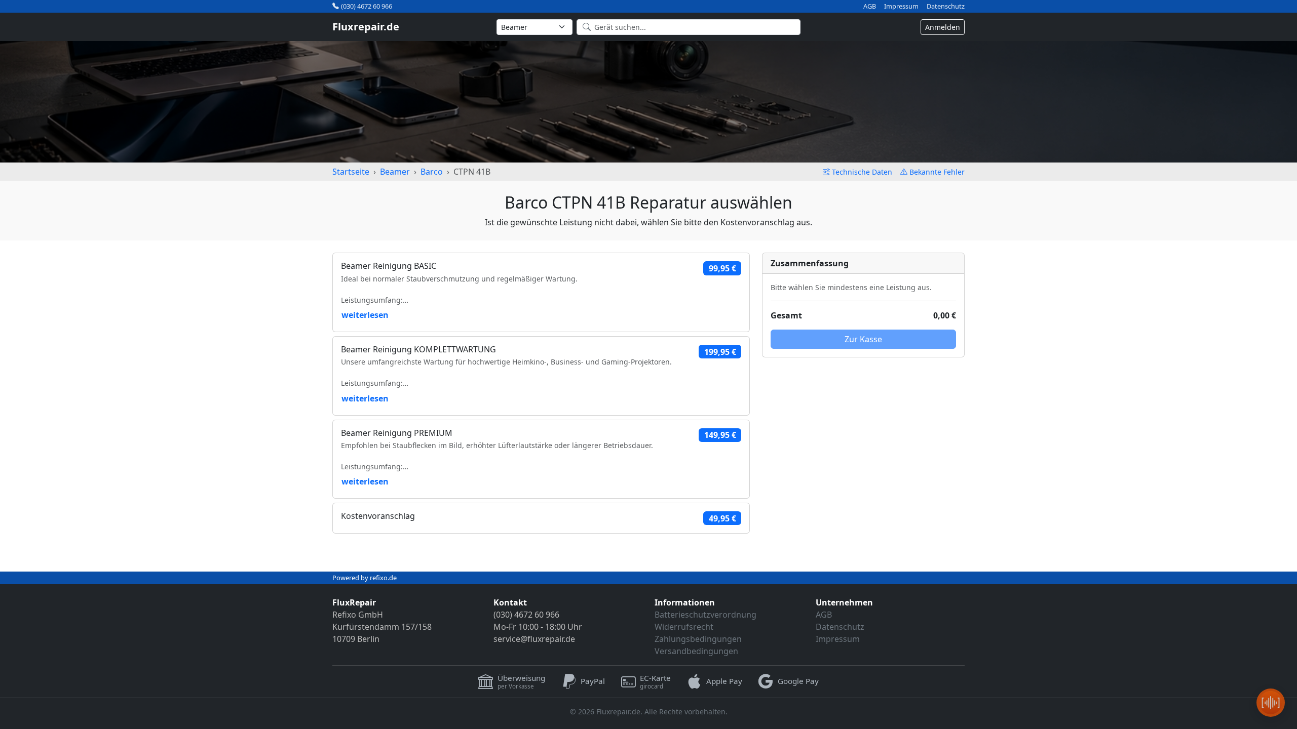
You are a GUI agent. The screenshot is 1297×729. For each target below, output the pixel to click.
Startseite (350, 171)
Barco (432, 171)
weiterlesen (365, 314)
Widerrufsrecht (684, 626)
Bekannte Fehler (937, 172)
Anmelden (942, 27)
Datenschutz (946, 6)
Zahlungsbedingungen (698, 638)
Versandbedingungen (696, 651)
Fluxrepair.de (365, 26)
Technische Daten (862, 172)
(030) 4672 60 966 (366, 6)
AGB (869, 6)
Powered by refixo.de (364, 577)
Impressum (901, 6)
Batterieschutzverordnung (705, 614)
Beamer (395, 171)
